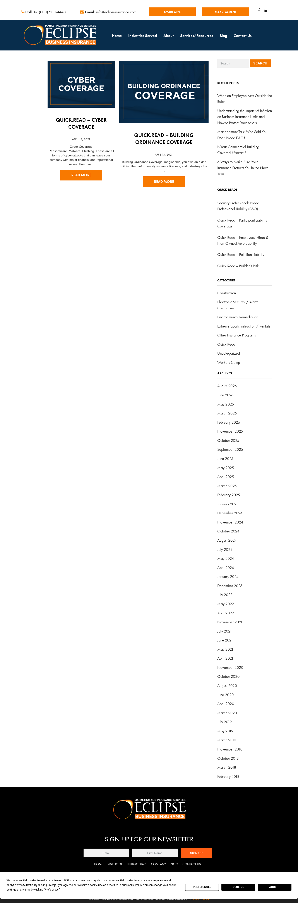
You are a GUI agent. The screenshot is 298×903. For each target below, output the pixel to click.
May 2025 (225, 467)
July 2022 (224, 594)
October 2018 (228, 758)
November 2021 (230, 621)
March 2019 (226, 739)
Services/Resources (196, 35)
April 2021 (225, 658)
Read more (81, 175)
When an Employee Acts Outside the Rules (244, 98)
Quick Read (226, 344)
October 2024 (228, 531)
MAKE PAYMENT (225, 12)
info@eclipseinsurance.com (116, 12)
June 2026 (225, 394)
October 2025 (228, 440)
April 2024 (225, 567)
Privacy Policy (200, 898)
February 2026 (228, 422)
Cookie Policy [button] (134, 885)
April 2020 (225, 703)
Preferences (202, 887)
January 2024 (227, 576)
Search (260, 63)
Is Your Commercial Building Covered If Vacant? (238, 149)
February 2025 (228, 494)
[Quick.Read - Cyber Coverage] (81, 81)
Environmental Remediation (237, 316)
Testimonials (137, 864)
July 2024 (224, 549)
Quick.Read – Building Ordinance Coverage (164, 139)
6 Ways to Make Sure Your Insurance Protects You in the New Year (242, 167)
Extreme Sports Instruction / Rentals (243, 326)
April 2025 (225, 476)
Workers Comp (228, 362)
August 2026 (227, 385)
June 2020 (225, 694)
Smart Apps (172, 12)
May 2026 (225, 404)
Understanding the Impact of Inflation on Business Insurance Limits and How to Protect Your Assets (244, 116)
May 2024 (225, 558)
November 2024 (230, 522)
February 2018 (228, 776)
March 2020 (227, 712)
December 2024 (229, 512)
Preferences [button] (52, 889)
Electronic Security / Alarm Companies (237, 304)
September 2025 (230, 449)
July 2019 (224, 721)
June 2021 (225, 640)
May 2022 (225, 603)
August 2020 (227, 685)
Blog (223, 35)
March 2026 (227, 413)
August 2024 (227, 540)
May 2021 (225, 649)
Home (117, 35)
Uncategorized (228, 353)
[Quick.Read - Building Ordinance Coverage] (164, 89)
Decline (238, 887)
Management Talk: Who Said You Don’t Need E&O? (242, 134)
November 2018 (229, 749)
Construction (226, 292)
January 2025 (227, 503)
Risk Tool (115, 864)
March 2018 (226, 767)
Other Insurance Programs (236, 335)
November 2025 (230, 431)
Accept (274, 887)
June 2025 (225, 458)
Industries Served (142, 35)
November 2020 (230, 667)
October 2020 (228, 676)
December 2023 (229, 585)
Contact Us (243, 35)
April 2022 (225, 612)
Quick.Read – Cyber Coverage (81, 123)
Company (158, 864)
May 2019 (225, 730)
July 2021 (224, 631)
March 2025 (227, 485)
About (168, 35)
